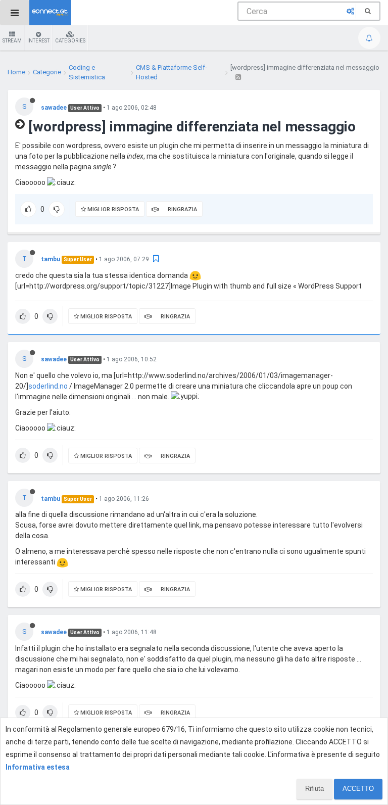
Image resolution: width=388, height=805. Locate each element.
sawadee (54, 107)
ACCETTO (358, 788)
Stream (12, 40)
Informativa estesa (38, 767)
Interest (38, 40)
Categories (70, 40)
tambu (50, 259)
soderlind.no (48, 386)
